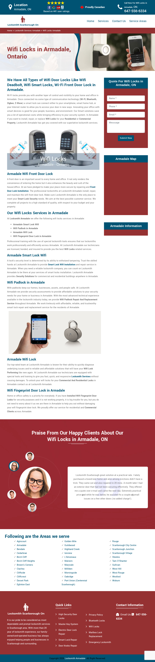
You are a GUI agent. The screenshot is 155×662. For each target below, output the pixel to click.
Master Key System (68, 624)
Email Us (126, 614)
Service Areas (137, 21)
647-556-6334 (135, 11)
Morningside (70, 572)
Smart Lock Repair (68, 639)
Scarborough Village (122, 553)
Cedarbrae (22, 553)
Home (90, 21)
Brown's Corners (25, 565)
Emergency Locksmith (100, 642)
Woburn (116, 580)
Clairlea (20, 568)
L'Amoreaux (70, 557)
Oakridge (68, 576)
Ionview (68, 553)
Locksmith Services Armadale (27, 30)
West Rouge (118, 572)
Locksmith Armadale (75, 658)
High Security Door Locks (68, 616)
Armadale (21, 545)
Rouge (115, 541)
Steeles (116, 557)
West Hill (116, 568)
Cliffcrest (21, 576)
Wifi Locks (94, 626)
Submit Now (126, 138)
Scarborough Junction (123, 549)
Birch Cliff (22, 557)
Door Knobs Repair (68, 645)
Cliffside (21, 572)
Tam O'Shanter (119, 561)
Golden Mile (70, 541)
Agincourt (21, 541)
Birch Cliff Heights (26, 561)
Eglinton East (23, 584)
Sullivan (116, 565)
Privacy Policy (96, 614)
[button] (32, 507)
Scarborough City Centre (124, 545)
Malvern (68, 561)
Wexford (116, 576)
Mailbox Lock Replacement (95, 634)
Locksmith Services (81, 376)
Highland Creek (71, 549)
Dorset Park (22, 580)
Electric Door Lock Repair (68, 632)
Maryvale (69, 565)
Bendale (21, 549)
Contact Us (119, 21)
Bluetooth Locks (97, 620)
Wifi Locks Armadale (52, 30)
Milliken (68, 568)
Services (103, 21)
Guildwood (69, 545)
